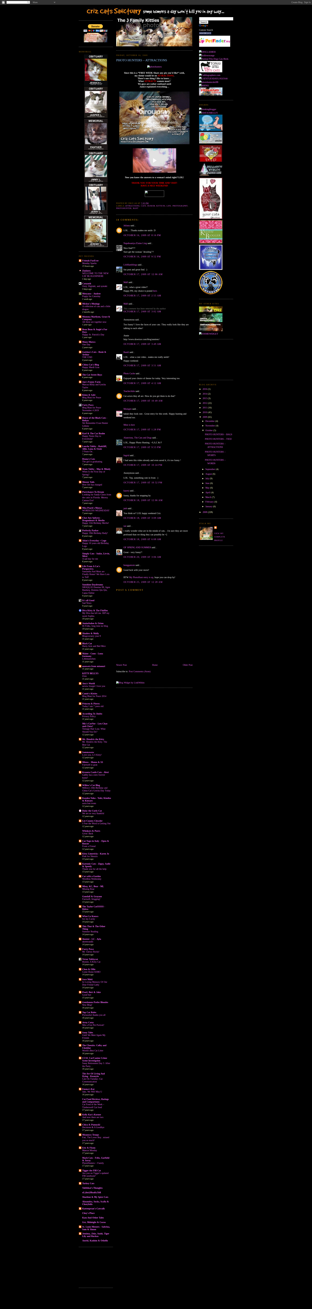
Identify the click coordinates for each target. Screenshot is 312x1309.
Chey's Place (88, 1213)
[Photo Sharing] (154, 66)
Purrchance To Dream (93, 492)
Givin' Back (87, 833)
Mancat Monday (89, 1150)
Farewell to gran (89, 765)
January (209, 506)
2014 (205, 393)
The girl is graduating (92, 461)
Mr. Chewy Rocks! (90, 952)
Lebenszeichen (89, 659)
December (210, 421)
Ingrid (126, 455)
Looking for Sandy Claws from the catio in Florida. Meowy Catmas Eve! (96, 497)
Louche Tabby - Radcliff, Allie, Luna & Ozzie (94, 447)
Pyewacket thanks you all (93, 1015)
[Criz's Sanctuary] (210, 321)
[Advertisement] (95, 1267)
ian (125, 526)
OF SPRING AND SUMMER (137, 547)
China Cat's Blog (90, 364)
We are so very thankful (93, 813)
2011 (205, 407)
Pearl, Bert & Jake (91, 992)
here (155, 291)
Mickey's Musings (91, 303)
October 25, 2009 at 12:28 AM (143, 582)
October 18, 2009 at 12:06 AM (143, 500)
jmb (125, 508)
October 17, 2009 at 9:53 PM (142, 447)
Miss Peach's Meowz (92, 508)
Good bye (86, 995)
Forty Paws (87, 405)
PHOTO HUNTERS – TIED (218, 439)
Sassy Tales (87, 1032)
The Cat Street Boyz (92, 374)
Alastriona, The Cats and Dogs (138, 437)
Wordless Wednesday (91, 879)
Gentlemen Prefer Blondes (95, 1002)
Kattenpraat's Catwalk (93, 1208)
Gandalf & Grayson (92, 896)
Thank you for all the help (94, 869)
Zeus (84, 676)
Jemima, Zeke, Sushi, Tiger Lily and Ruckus (95, 1234)
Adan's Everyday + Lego (94, 540)
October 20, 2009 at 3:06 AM (142, 557)
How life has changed (92, 484)
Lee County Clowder (92, 821)
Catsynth (86, 283)
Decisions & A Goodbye (93, 1127)
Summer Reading (90, 931)
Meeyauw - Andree (91, 293)
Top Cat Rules (89, 1012)
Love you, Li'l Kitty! (92, 755)
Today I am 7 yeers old (93, 706)
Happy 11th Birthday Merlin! (95, 523)
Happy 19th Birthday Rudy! (95, 533)
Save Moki (87, 979)
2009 (205, 417)
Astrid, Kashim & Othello (95, 1240)
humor (151, 206)
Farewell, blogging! (91, 899)
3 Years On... (88, 451)
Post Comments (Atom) (140, 671)
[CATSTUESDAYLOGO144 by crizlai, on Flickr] (213, 78)
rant (135, 208)
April (208, 492)
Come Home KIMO (91, 972)
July (207, 478)
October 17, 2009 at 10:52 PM (143, 482)
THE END (87, 357)
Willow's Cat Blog (91, 785)
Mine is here (129, 424)
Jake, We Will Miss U (92, 1092)
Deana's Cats (88, 459)
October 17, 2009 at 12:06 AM (143, 274)
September (210, 469)
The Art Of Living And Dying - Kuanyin (93, 1075)
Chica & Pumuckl (91, 1124)
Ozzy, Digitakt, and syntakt (94, 286)
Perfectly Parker (90, 530)
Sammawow (88, 752)
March (208, 497)
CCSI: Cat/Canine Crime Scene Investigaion (94, 1059)
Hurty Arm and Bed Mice (94, 646)
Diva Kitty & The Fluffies (95, 610)
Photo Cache (129, 373)
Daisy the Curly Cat (92, 810)
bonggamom (129, 565)
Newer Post (121, 665)
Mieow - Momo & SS (92, 762)
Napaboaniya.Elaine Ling (135, 243)
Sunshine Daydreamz (92, 584)
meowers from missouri (93, 666)
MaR (126, 282)
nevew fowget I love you (93, 686)
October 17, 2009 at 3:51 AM (142, 365)
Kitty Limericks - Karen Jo (95, 853)
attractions (132, 206)
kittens (160, 206)
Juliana (127, 225)
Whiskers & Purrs (91, 831)
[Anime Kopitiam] (208, 333)
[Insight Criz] (210, 311)
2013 (205, 398)
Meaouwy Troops (90, 1134)
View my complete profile (219, 536)
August (209, 474)
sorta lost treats (89, 803)
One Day (86, 344)
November (210, 425)
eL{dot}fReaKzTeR (91, 1192)
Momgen (128, 409)
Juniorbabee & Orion (93, 623)
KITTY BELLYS (90, 673)
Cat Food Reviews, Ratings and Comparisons (95, 1100)
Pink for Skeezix (90, 856)
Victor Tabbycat (90, 959)
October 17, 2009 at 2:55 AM (142, 295)
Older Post (188, 665)
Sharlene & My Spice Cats (95, 1197)
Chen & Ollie (88, 969)
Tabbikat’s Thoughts (92, 1188)
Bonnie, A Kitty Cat (91, 962)
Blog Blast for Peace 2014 (94, 696)
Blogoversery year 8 (91, 636)
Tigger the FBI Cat (91, 1170)
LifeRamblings (130, 264)
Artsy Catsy (88, 1022)
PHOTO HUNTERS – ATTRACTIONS (141, 60)
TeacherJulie (129, 391)
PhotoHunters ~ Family (93, 1163)
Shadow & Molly (90, 633)
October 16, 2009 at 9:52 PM (142, 256)
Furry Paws (88, 949)
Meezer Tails (88, 482)
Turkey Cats (88, 1183)
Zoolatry (86, 270)
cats (143, 206)
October (209, 430)
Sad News (86, 603)
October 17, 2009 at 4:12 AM (142, 383)
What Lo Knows (90, 916)
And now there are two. (93, 1117)
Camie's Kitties (89, 693)
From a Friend (89, 846)
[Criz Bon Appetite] (210, 330)
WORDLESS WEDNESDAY (96, 510)
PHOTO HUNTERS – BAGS (218, 434)
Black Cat (87, 643)
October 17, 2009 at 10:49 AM (143, 400)
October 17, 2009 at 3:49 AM (142, 344)
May (207, 487)
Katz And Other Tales (93, 1217)
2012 (205, 403)
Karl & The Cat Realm (93, 433)
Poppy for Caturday (91, 296)
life (169, 206)
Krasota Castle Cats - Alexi (95, 772)
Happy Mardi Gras (90, 367)
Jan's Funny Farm (91, 382)
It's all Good (88, 600)
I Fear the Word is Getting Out (96, 823)
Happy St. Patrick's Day (93, 334)
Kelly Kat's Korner (91, 1114)
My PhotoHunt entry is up (141, 577)
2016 (205, 389)
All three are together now (94, 322)
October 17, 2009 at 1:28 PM (142, 429)
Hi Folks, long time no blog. (95, 626)
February (209, 501)
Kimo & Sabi (88, 395)
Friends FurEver (90, 260)
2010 (205, 412)
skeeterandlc (87, 941)
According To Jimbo (92, 713)
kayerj (126, 490)
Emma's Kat (88, 1089)
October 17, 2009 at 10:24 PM (143, 465)
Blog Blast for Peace (91, 397)
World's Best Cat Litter (92, 1050)
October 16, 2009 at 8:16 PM (142, 235)
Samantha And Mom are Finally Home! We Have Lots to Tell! (95, 574)
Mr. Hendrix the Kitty (93, 739)
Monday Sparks (89, 263)
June (207, 483)
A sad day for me (90, 559)
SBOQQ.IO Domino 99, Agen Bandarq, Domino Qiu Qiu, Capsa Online (96, 590)
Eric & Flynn (88, 1147)
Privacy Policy (89, 716)
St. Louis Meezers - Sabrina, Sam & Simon (96, 1228)
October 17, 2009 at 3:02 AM (142, 311)
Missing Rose (88, 889)
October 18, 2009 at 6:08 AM (142, 539)
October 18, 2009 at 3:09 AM (142, 518)
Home (155, 665)
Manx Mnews (88, 342)
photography (180, 206)
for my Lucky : (89, 919)
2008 (205, 512)
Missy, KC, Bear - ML (93, 886)
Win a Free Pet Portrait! (93, 1025)
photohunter (123, 208)
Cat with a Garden (91, 876)
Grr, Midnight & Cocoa (94, 1222)
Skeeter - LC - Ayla (91, 939)
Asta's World (88, 683)
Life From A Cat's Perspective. (91, 567)
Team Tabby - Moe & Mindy (96, 469)
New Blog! (87, 1005)
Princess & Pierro (91, 703)
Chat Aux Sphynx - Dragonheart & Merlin (93, 519)
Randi (126, 352)
